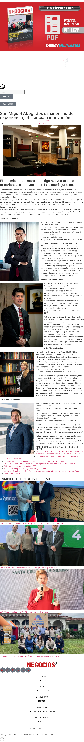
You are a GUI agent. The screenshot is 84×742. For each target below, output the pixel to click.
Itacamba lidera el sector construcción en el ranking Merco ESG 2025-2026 (29, 656)
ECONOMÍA (42, 676)
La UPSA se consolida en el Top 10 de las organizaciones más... (24, 612)
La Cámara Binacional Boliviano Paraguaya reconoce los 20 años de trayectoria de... (33, 523)
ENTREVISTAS (42, 680)
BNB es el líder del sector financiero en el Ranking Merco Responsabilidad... (29, 568)
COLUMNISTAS (42, 697)
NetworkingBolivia (49, 728)
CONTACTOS (42, 722)
